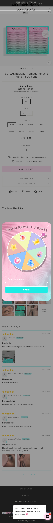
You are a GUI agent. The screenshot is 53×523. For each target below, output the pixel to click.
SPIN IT (26, 290)
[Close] (48, 225)
